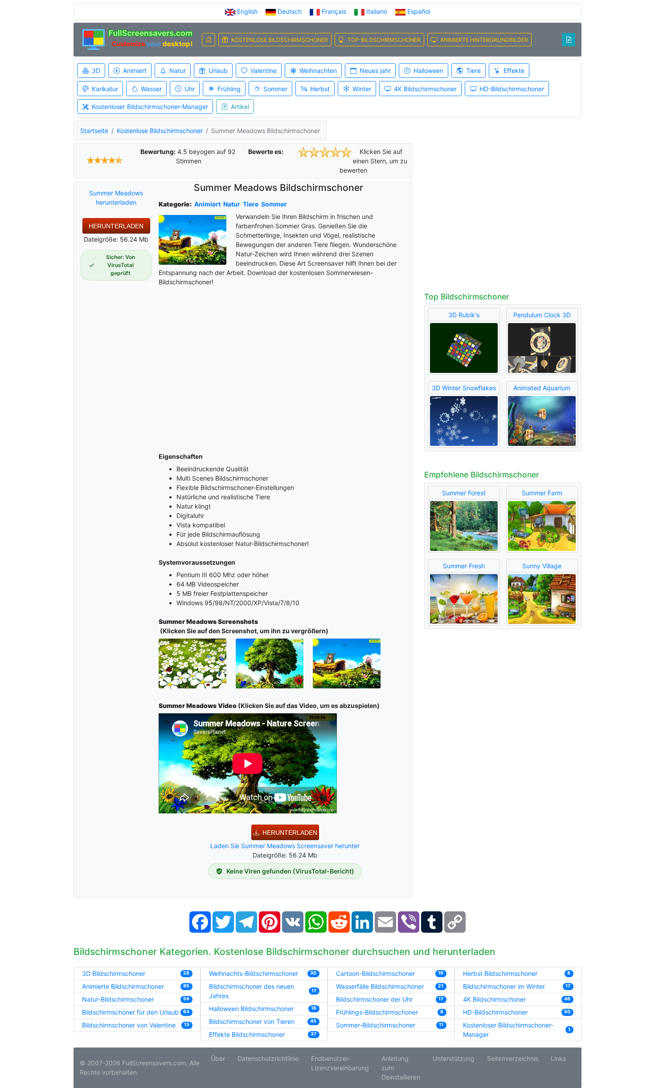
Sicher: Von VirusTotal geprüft (120, 265)
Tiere (473, 70)
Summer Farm (542, 493)
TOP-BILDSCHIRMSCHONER (384, 39)
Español (417, 11)
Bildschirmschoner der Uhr (374, 999)
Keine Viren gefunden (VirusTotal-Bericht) (290, 871)
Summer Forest (464, 493)
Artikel (240, 106)
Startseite (94, 130)
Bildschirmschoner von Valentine (129, 1025)
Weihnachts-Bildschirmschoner (253, 973)
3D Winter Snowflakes (464, 388)
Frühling (229, 89)
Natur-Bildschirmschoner (118, 999)
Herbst (320, 89)
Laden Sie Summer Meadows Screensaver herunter (285, 845)
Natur (177, 70)
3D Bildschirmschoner (113, 973)
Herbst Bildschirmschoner (500, 973)
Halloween (428, 70)
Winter (361, 89)
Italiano (376, 11)
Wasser (151, 89)
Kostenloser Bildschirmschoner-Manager (150, 106)
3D (96, 70)
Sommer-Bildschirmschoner (375, 1025)
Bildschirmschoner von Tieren (252, 1021)
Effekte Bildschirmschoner (247, 1034)
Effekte (514, 70)
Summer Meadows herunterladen (116, 197)
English (247, 11)
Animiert (135, 70)
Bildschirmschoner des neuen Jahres (251, 991)
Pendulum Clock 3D (542, 315)
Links (558, 1058)
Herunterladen (116, 226)
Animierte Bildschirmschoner (123, 986)
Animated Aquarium (541, 388)
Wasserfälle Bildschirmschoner (380, 986)
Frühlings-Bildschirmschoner (377, 1012)
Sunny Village (541, 566)
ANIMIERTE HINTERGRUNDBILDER (484, 39)
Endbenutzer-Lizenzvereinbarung (340, 1063)
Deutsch (289, 11)
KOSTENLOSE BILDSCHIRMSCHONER (279, 39)
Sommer (275, 89)
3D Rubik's (463, 315)
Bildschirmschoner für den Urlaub (130, 1012)
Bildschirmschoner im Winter (504, 986)
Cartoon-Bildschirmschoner (375, 973)
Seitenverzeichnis (512, 1058)
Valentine (263, 70)
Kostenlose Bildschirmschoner (160, 130)
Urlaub (218, 70)
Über (218, 1058)
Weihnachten (318, 70)
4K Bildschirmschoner (425, 89)
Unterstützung (454, 1058)
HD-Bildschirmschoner (511, 89)
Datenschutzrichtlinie (268, 1058)
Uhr (189, 89)
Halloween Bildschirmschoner (251, 1008)
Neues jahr (375, 70)
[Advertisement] (285, 367)
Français (334, 11)
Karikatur (105, 89)
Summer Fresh (464, 566)
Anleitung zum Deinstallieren (400, 1068)
